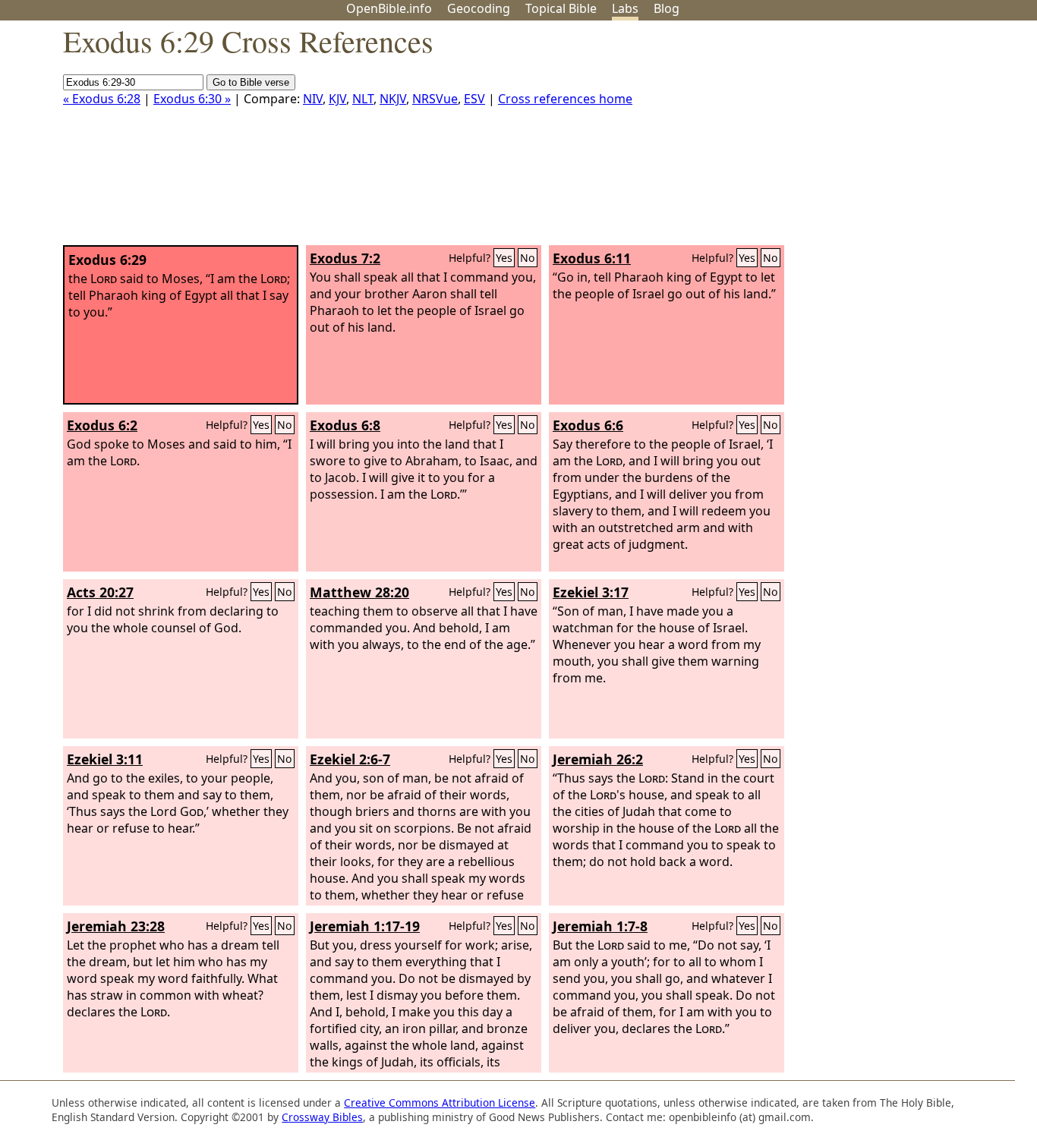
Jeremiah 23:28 (116, 926)
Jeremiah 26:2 (598, 759)
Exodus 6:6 (588, 425)
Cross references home (565, 98)
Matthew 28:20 (359, 592)
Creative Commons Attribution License (439, 1102)
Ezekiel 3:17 (591, 592)
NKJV (393, 98)
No (527, 257)
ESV (474, 98)
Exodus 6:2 (102, 425)
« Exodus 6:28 (101, 98)
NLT (363, 98)
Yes (504, 257)
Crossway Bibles (322, 1117)
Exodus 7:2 (345, 258)
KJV (337, 98)
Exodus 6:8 (345, 425)
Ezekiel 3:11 (105, 759)
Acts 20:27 (100, 592)
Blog (666, 8)
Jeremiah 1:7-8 (600, 926)
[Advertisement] (884, 139)
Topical (561, 8)
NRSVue (435, 98)
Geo (478, 8)
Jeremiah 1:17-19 (365, 926)
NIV (313, 98)
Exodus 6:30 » (192, 98)
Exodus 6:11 (592, 258)
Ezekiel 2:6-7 (350, 759)
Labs (625, 8)
